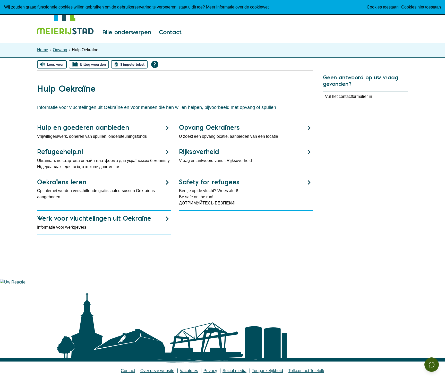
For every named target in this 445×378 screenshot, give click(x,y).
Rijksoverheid (199, 152)
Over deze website (157, 370)
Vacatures (189, 370)
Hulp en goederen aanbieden (83, 127)
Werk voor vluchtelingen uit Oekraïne (94, 218)
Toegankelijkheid (267, 370)
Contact (170, 32)
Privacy (210, 370)
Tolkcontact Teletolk (306, 370)
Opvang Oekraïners (209, 127)
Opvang (60, 50)
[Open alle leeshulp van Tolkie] (154, 64)
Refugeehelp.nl (60, 152)
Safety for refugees (209, 182)
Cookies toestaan (383, 7)
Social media (234, 370)
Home (42, 50)
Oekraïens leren (61, 182)
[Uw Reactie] (12, 282)
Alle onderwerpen (126, 32)
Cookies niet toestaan (421, 7)
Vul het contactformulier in (348, 96)
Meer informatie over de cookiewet (237, 7)
